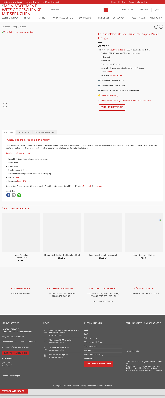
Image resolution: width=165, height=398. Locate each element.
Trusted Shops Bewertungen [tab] (45, 132)
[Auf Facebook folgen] (152, 2)
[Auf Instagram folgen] (156, 2)
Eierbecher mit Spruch (58, 355)
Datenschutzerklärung (93, 355)
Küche (23, 27)
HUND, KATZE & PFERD (63, 18)
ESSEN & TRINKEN (10, 18)
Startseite (6, 27)
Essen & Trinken (116, 75)
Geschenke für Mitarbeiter (60, 340)
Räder (109, 72)
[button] (144, 10)
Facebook (87, 186)
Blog (147, 2)
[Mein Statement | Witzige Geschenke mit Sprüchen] (24, 9)
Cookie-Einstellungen (11, 376)
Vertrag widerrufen (13, 391)
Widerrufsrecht (90, 338)
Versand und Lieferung (93, 342)
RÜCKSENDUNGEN (144, 289)
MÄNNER (42, 18)
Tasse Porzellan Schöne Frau (21, 256)
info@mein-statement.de (18, 347)
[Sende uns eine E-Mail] (161, 2)
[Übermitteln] (106, 10)
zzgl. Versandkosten (118, 50)
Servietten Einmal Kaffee (144, 255)
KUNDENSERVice (20, 289)
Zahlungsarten (90, 346)
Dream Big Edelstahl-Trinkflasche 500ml (62, 255)
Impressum (88, 350)
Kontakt (131, 2)
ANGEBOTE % (156, 18)
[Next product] (156, 27)
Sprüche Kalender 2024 (59, 347)
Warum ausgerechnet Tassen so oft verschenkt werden (64, 331)
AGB (86, 330)
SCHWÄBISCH (119, 18)
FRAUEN (28, 18)
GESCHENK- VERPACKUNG (61, 289)
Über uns (140, 2)
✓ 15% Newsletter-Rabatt (50, 2)
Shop (15, 27)
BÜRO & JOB (85, 18)
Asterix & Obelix (139, 18)
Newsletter (122, 2)
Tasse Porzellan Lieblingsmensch (103, 255)
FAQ (86, 334)
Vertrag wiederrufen (99, 364)
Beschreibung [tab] (8, 132)
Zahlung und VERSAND (103, 289)
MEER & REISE (103, 18)
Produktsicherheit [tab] (24, 132)
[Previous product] (161, 27)
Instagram (97, 186)
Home (113, 2)
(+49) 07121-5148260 (14, 337)
